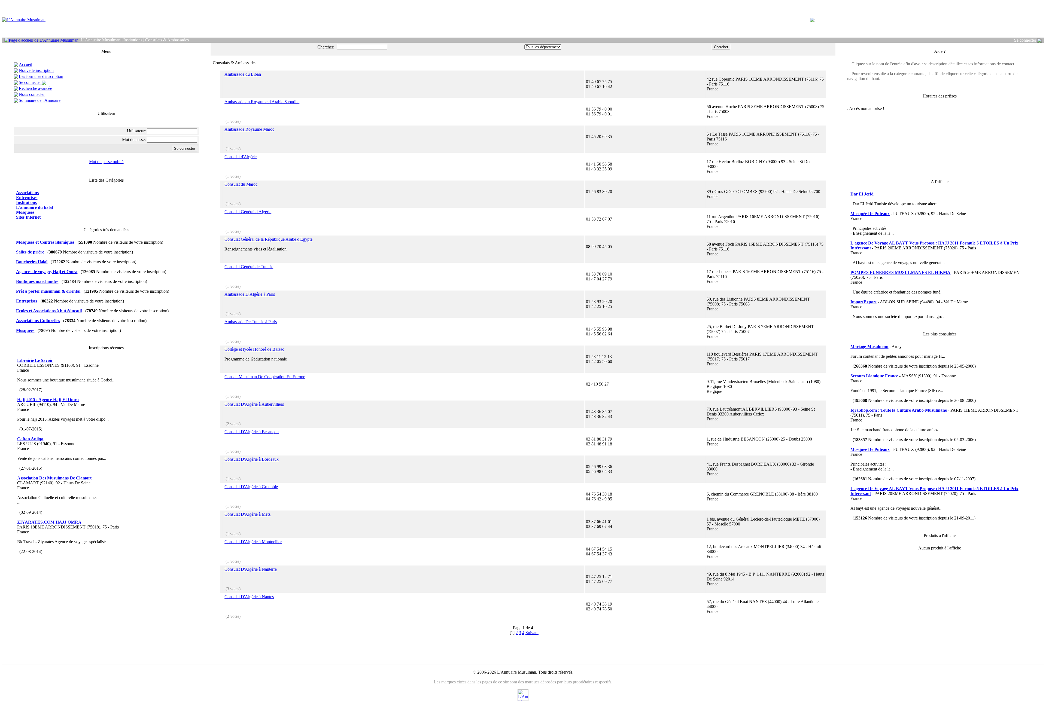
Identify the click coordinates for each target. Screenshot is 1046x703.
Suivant (532, 632)
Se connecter (1025, 40)
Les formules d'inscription (41, 76)
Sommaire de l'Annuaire (39, 100)
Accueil (25, 64)
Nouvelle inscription (36, 70)
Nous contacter (32, 94)
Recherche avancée (35, 88)
